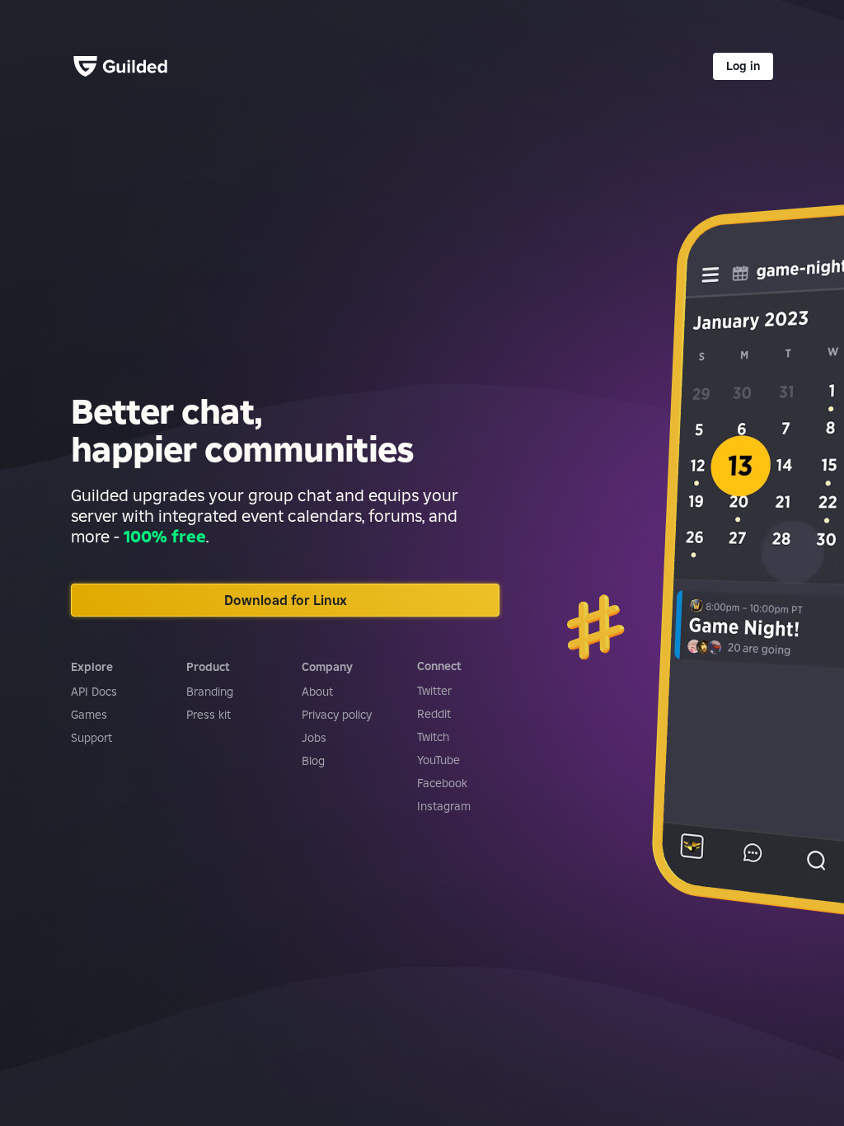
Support (91, 737)
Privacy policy (337, 714)
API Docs (94, 691)
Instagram (444, 806)
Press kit (208, 714)
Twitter (434, 690)
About (317, 691)
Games (89, 714)
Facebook (442, 783)
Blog (313, 760)
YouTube (438, 760)
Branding (209, 691)
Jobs (314, 737)
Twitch (433, 737)
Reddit (434, 713)
